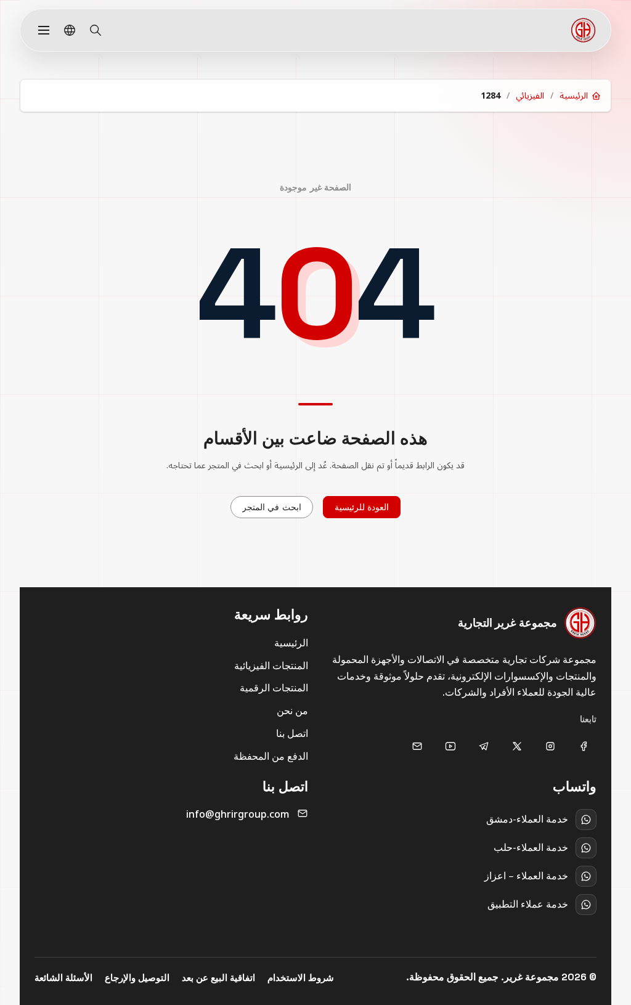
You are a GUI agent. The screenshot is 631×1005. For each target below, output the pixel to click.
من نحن (292, 710)
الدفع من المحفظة (271, 756)
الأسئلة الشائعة (63, 977)
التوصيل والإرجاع (137, 977)
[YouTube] (450, 746)
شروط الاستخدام (300, 977)
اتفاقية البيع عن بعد (218, 977)
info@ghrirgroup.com (238, 814)
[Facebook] (583, 746)
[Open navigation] (43, 30)
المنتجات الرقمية (274, 687)
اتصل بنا (292, 733)
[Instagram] (550, 746)
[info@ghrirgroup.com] (417, 746)
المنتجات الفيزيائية (271, 665)
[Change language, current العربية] (69, 30)
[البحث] (95, 30)
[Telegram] (484, 746)
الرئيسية (291, 642)
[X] (517, 746)
